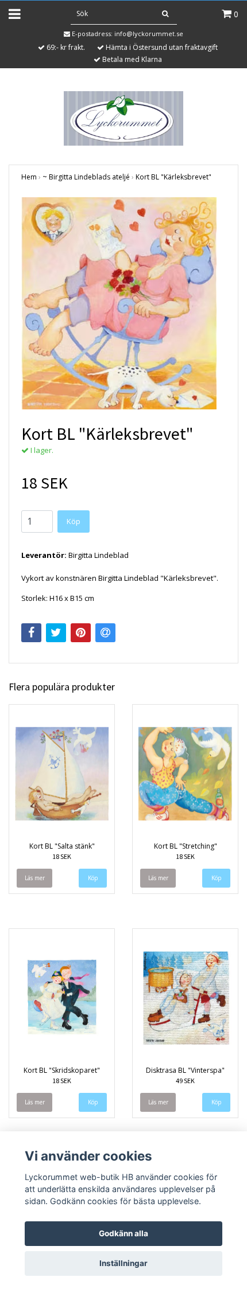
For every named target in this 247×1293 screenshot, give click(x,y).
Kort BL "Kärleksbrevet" (173, 177)
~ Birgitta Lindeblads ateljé (86, 177)
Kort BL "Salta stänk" (62, 846)
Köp (73, 521)
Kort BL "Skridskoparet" (62, 1070)
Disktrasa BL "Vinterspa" (185, 1070)
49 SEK (185, 1080)
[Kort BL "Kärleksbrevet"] (123, 303)
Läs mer (35, 878)
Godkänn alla (123, 1233)
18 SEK (61, 856)
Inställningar (123, 1263)
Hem (29, 177)
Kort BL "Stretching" (185, 846)
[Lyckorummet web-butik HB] (123, 117)
